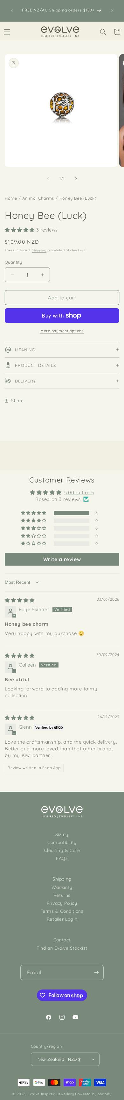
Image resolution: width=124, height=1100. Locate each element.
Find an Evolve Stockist (62, 948)
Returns (62, 895)
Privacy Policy (62, 903)
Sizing (62, 834)
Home (11, 198)
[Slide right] (76, 179)
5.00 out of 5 (79, 492)
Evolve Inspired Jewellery (51, 1094)
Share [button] (17, 401)
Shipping (39, 250)
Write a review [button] (62, 559)
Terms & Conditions (62, 911)
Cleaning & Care (62, 850)
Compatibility (62, 842)
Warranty (62, 887)
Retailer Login (62, 919)
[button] (7, 32)
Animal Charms (38, 198)
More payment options (62, 330)
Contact (62, 940)
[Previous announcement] (12, 11)
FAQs (62, 858)
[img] (20, 600)
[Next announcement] (112, 11)
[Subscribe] (96, 972)
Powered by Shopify (93, 1094)
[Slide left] (48, 179)
